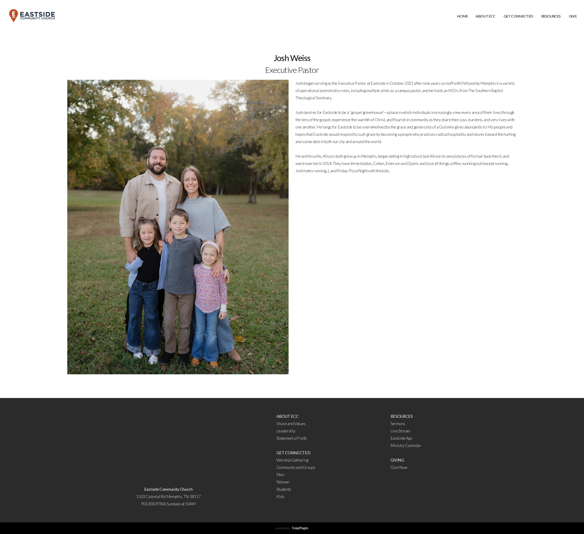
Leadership (285, 431)
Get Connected (519, 16)
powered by (292, 528)
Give (573, 16)
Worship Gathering (292, 460)
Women (282, 482)
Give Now (399, 467)
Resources (551, 16)
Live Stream (400, 431)
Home (462, 16)
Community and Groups (295, 467)
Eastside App (401, 438)
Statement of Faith (291, 438)
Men (280, 474)
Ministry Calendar (406, 445)
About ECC (486, 16)
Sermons (398, 423)
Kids (280, 496)
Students (283, 489)
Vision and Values (291, 423)
